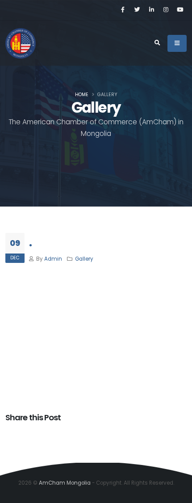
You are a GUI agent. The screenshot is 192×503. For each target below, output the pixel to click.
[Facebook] (123, 10)
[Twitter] (137, 10)
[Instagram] (165, 10)
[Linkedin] (151, 10)
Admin (53, 258)
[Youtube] (180, 10)
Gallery (84, 258)
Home (81, 94)
